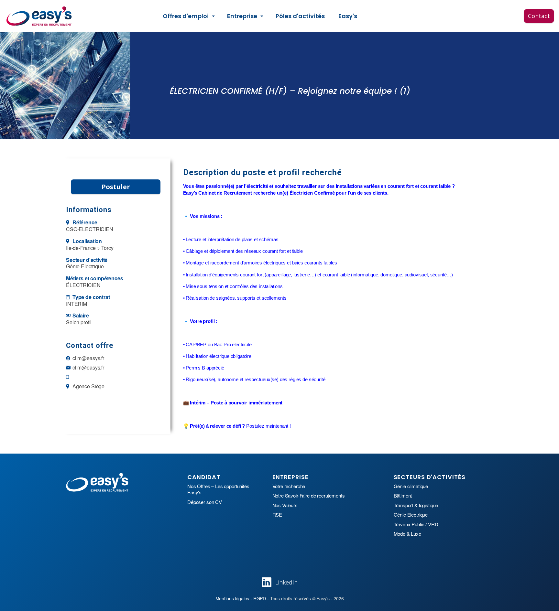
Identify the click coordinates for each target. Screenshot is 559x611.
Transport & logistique (416, 505)
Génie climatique (411, 486)
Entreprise (242, 16)
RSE (277, 514)
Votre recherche (288, 486)
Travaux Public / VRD (416, 524)
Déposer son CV (204, 502)
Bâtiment (403, 495)
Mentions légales (232, 598)
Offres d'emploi (186, 16)
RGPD (259, 598)
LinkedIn (286, 582)
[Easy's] (39, 16)
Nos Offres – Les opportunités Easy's (218, 489)
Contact (539, 16)
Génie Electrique (411, 514)
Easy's (347, 16)
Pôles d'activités (300, 16)
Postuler (116, 186)
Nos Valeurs (285, 505)
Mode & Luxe (407, 534)
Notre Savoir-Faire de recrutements (308, 495)
